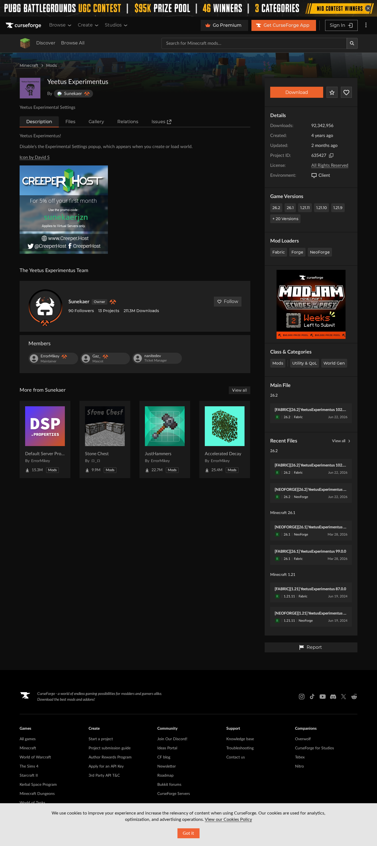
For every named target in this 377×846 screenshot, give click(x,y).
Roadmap (165, 776)
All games (28, 739)
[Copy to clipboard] (331, 155)
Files (70, 121)
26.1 (290, 207)
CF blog (163, 757)
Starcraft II (29, 776)
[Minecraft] (25, 43)
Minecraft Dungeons (37, 794)
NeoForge (320, 252)
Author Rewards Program (110, 757)
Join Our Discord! (172, 739)
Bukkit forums (169, 785)
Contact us (235, 757)
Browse (57, 25)
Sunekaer (78, 301)
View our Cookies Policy (228, 819)
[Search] (352, 43)
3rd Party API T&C (104, 776)
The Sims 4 (29, 766)
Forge (297, 252)
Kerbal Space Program (38, 785)
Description (39, 121)
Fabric (278, 252)
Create (85, 25)
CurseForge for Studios (314, 748)
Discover (45, 43)
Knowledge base (240, 739)
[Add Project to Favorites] (332, 92)
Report (314, 647)
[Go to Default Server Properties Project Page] (45, 439)
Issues (158, 121)
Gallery (96, 121)
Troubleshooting (240, 748)
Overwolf (303, 739)
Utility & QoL (304, 363)
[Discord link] (333, 696)
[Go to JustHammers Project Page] (164, 439)
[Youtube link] (322, 696)
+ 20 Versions (285, 218)
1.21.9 (338, 207)
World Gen (334, 363)
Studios (113, 25)
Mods (51, 65)
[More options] (365, 25)
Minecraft (29, 65)
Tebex (300, 757)
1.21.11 (305, 207)
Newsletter (166, 766)
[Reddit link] (354, 696)
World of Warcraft (35, 757)
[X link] (343, 696)
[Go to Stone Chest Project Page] (104, 439)
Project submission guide (110, 748)
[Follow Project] (346, 92)
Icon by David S (35, 157)
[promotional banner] (188, 8)
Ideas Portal (167, 748)
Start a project (101, 739)
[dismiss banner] (368, 8)
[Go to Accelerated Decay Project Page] (224, 439)
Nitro (299, 766)
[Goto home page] (24, 25)
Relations (127, 121)
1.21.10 (321, 207)
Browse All (72, 43)
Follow (231, 301)
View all (338, 441)
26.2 (276, 207)
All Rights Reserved (329, 165)
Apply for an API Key (106, 766)
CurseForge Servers (173, 794)
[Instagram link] (301, 696)
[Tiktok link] (312, 696)
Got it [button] (188, 833)
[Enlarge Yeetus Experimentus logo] (30, 88)
